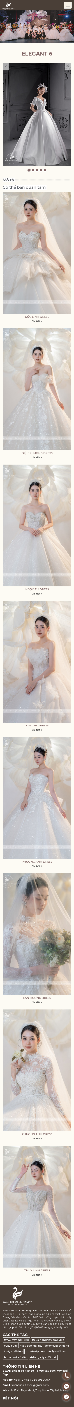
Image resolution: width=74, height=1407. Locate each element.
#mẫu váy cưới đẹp (16, 1340)
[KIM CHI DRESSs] (37, 662)
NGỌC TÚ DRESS (37, 589)
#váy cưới (10, 1345)
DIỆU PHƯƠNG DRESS (37, 453)
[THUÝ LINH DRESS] (37, 1207)
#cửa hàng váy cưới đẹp (48, 1340)
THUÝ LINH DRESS (37, 1270)
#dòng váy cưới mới (43, 1357)
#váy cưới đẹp (13, 1351)
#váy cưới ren (57, 1351)
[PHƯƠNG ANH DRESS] (37, 798)
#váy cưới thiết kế (57, 1345)
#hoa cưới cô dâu (15, 1357)
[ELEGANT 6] (37, 114)
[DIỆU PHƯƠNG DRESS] (37, 389)
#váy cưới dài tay (31, 1345)
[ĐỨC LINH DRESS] (37, 253)
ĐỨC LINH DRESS (37, 316)
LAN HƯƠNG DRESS (37, 998)
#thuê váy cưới (35, 1351)
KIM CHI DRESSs (37, 725)
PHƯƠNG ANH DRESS (37, 861)
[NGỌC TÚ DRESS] (37, 525)
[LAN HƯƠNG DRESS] (37, 934)
